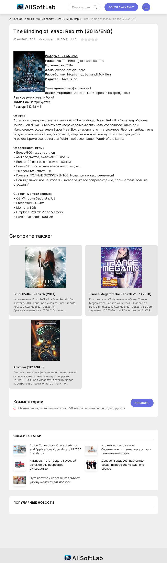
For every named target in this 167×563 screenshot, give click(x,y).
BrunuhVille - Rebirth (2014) (34, 294)
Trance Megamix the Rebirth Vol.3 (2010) (120, 294)
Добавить (142, 403)
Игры (60, 19)
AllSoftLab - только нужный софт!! (31, 19)
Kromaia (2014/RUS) (29, 367)
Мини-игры (73, 19)
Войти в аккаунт (121, 7)
